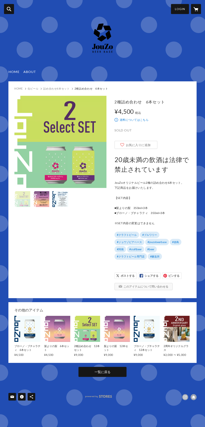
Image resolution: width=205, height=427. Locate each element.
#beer (150, 249)
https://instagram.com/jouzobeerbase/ (185, 397)
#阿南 (120, 249)
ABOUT (29, 72)
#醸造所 (155, 256)
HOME (13, 72)
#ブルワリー (149, 234)
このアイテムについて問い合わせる (146, 286)
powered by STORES (98, 396)
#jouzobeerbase (157, 242)
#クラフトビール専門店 (131, 256)
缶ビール (33, 88)
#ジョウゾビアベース (129, 242)
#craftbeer (135, 249)
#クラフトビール (127, 234)
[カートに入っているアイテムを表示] (196, 9)
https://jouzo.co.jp (194, 397)
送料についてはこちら (134, 119)
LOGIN (180, 9)
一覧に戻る (102, 372)
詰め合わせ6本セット (56, 88)
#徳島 (175, 242)
